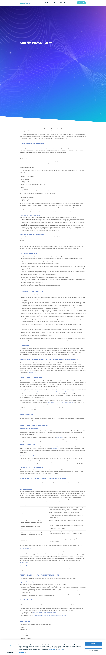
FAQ (61, 2)
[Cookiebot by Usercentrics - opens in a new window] (10, 653)
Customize (92, 646)
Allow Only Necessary (93, 650)
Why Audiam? (48, 2)
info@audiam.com (31, 372)
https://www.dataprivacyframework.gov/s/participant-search (68, 391)
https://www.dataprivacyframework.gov (30, 391)
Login (65, 2)
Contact (72, 2)
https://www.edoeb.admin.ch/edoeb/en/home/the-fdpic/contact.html (50, 615)
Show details (21, 652)
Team (55, 2)
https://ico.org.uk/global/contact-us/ (41, 613)
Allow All (93, 643)
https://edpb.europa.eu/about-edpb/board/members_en (45, 612)
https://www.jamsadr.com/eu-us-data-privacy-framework (60, 402)
